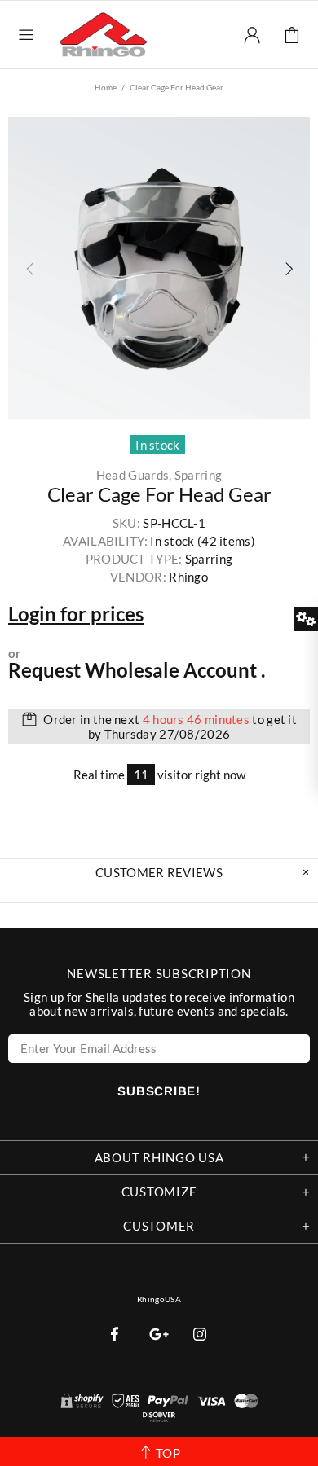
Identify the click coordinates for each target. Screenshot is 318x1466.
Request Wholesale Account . (136, 670)
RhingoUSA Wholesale (103, 34)
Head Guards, (134, 475)
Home (106, 87)
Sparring (198, 475)
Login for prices (76, 614)
